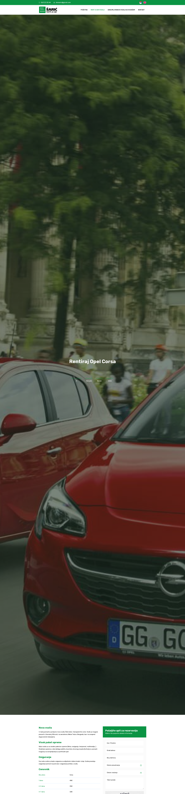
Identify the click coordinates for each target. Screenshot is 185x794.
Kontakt (141, 10)
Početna (84, 10)
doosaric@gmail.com (63, 2)
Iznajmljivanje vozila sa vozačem (121, 10)
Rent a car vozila (97, 10)
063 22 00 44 (46, 2)
